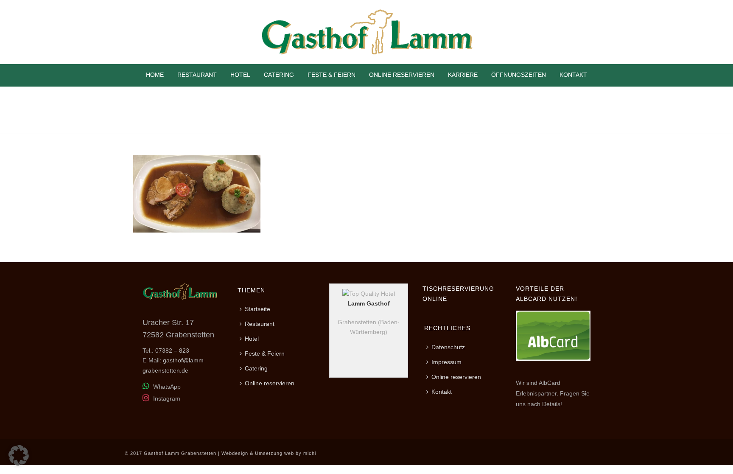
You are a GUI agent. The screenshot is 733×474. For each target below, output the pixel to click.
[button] (18, 455)
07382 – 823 (172, 350)
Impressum (446, 362)
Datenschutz (448, 347)
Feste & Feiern (331, 74)
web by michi (300, 453)
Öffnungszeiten (518, 74)
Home (155, 74)
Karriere (463, 74)
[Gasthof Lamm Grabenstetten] (366, 32)
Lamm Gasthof (368, 303)
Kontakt (573, 74)
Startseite (257, 309)
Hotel (240, 74)
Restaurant (197, 74)
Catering (279, 74)
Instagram (165, 398)
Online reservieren (401, 74)
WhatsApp (166, 386)
